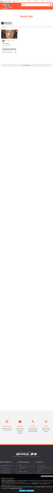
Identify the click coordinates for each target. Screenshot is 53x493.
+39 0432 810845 (6, 472)
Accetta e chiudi (30, 490)
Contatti (49, 1)
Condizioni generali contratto (43, 467)
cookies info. (13, 485)
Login (43, 1)
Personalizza (22, 490)
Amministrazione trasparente (43, 473)
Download (36, 1)
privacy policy (28, 482)
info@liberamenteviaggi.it (7, 1)
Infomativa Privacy (41, 465)
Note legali (39, 469)
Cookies (39, 471)
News (30, 1)
